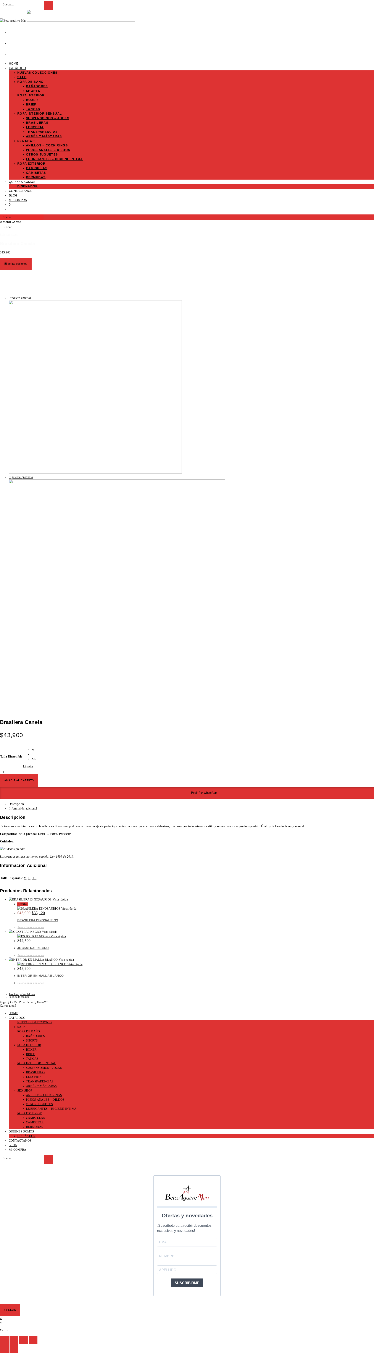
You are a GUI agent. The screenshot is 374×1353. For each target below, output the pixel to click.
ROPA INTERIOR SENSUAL (36, 1063)
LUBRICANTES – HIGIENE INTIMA (51, 1108)
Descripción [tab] (16, 804)
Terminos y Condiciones (22, 994)
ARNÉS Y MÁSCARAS (41, 1086)
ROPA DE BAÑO (28, 1031)
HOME (13, 1013)
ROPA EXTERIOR (29, 1113)
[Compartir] (23, 1340)
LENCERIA (34, 1077)
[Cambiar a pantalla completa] (14, 1340)
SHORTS (32, 1040)
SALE (21, 1027)
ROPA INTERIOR (29, 1045)
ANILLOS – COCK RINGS (44, 1095)
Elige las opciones (15, 263)
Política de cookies (19, 996)
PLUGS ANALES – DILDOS (45, 1099)
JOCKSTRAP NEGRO (33, 948)
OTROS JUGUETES (39, 1104)
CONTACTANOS (20, 1140)
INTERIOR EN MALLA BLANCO (40, 975)
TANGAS (32, 1058)
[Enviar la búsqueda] (48, 1159)
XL (34, 878)
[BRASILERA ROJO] (117, 695)
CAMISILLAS (35, 1117)
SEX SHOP (24, 1090)
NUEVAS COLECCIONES (34, 1022)
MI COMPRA (17, 1149)
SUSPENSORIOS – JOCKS (44, 1067)
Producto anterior (20, 298)
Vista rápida (60, 899)
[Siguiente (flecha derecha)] (14, 1348)
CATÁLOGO (17, 1017)
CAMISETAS (35, 1122)
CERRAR (10, 1310)
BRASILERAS (35, 1072)
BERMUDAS (34, 1127)
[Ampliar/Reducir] (4, 1340)
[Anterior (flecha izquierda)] (4, 1348)
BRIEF (30, 1054)
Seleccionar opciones (31, 927)
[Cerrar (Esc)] (33, 1340)
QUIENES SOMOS (21, 1131)
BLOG (13, 1145)
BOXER (31, 1049)
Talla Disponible (11, 756)
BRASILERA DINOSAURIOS (37, 920)
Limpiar (28, 766)
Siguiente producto (21, 477)
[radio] (34, 750)
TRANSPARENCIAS (39, 1081)
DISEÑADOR (26, 1136)
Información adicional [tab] (23, 808)
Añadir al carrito (19, 780)
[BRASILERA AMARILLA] (95, 472)
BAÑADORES (35, 1036)
